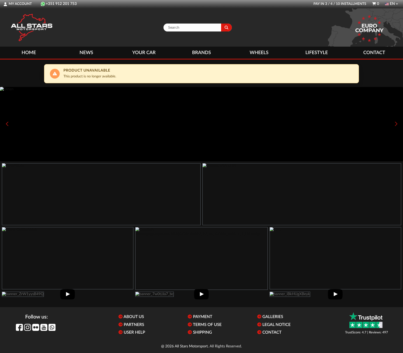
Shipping (202, 333)
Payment (202, 317)
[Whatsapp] (52, 327)
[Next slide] (396, 123)
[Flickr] (35, 327)
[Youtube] (43, 327)
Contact (374, 52)
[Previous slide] (7, 123)
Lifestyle (317, 52)
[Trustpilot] (366, 320)
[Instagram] (27, 327)
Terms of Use (207, 325)
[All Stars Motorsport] (31, 27)
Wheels (259, 52)
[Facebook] (19, 327)
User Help (134, 333)
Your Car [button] (144, 52)
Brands (201, 52)
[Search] (226, 27)
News (86, 52)
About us (133, 317)
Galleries (272, 317)
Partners (133, 325)
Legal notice (276, 325)
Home (29, 52)
